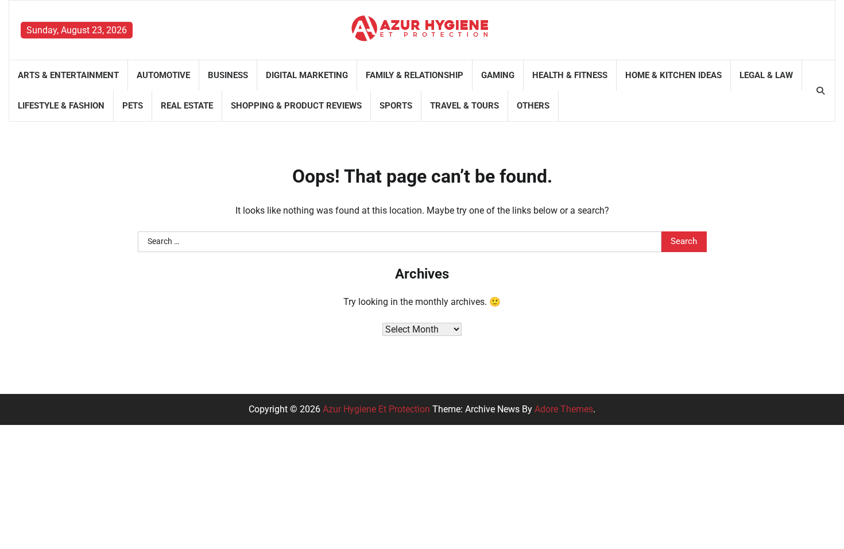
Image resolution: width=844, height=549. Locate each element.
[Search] (820, 90)
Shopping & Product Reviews (296, 105)
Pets (132, 105)
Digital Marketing (307, 75)
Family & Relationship (414, 75)
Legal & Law (766, 75)
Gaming (497, 75)
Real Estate (187, 105)
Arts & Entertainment (68, 75)
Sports (396, 105)
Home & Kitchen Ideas (673, 75)
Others (533, 105)
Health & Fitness (569, 75)
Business (228, 75)
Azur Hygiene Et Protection (376, 409)
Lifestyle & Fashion (61, 105)
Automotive (163, 75)
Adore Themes (564, 409)
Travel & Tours (464, 105)
